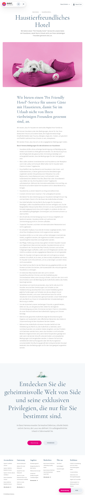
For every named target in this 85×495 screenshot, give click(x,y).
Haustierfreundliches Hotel (47, 12)
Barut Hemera (36, 12)
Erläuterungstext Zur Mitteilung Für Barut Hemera (74, 484)
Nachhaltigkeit (60, 466)
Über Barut (59, 463)
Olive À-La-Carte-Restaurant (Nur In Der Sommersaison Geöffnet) (22, 477)
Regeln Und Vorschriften (75, 479)
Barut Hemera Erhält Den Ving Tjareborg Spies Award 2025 (49, 472)
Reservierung (34, 443)
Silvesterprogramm (34, 463)
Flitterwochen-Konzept (35, 471)
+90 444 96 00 (50, 443)
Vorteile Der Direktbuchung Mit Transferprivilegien (34, 475)
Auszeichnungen (60, 469)
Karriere (58, 471)
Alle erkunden (7, 487)
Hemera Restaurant (21, 463)
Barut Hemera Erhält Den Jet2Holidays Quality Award (49, 465)
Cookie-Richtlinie (74, 472)
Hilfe (76, 490)
